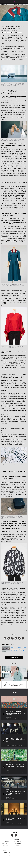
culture (11, 32)
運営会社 (17, 839)
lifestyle (10, 771)
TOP (2, 4)
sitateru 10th (6, 841)
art (2, 32)
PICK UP (5, 843)
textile (20, 32)
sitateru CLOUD (18, 843)
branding (7, 718)
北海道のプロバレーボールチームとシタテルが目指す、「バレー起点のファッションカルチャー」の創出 (13, 685)
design (9, 798)
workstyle (18, 718)
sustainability (20, 771)
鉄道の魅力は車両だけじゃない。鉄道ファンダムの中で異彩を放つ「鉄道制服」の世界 (15, 793)
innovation (11, 745)
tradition (19, 823)
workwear (22, 718)
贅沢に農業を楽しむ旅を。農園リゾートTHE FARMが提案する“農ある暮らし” (15, 766)
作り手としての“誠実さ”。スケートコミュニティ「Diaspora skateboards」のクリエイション (18, 649)
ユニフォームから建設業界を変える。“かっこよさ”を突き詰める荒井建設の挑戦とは (15, 739)
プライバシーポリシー (19, 848)
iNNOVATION (6, 845)
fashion (15, 32)
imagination (14, 718)
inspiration (13, 798)
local (14, 745)
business (10, 718)
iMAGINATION (6, 850)
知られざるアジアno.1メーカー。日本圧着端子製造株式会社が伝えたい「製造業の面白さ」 (15, 713)
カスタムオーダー (18, 845)
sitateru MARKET (18, 841)
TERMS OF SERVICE (7, 852)
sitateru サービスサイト (14, 657)
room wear (16, 771)
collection (6, 32)
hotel (6, 823)
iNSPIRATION (6, 4)
